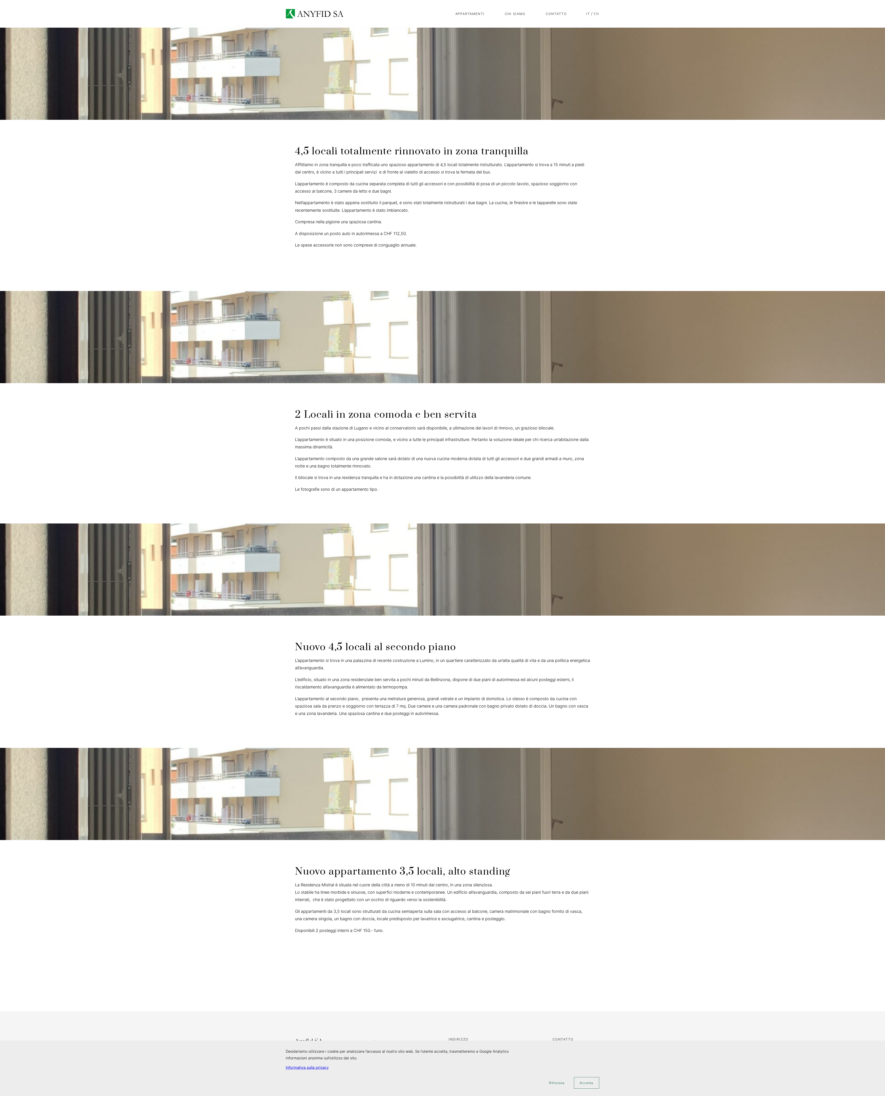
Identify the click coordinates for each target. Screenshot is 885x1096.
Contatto (556, 14)
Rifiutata (557, 1083)
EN (596, 14)
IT (588, 14)
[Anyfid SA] (314, 14)
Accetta (586, 1083)
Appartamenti (470, 14)
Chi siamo (515, 14)
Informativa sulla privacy (307, 1067)
